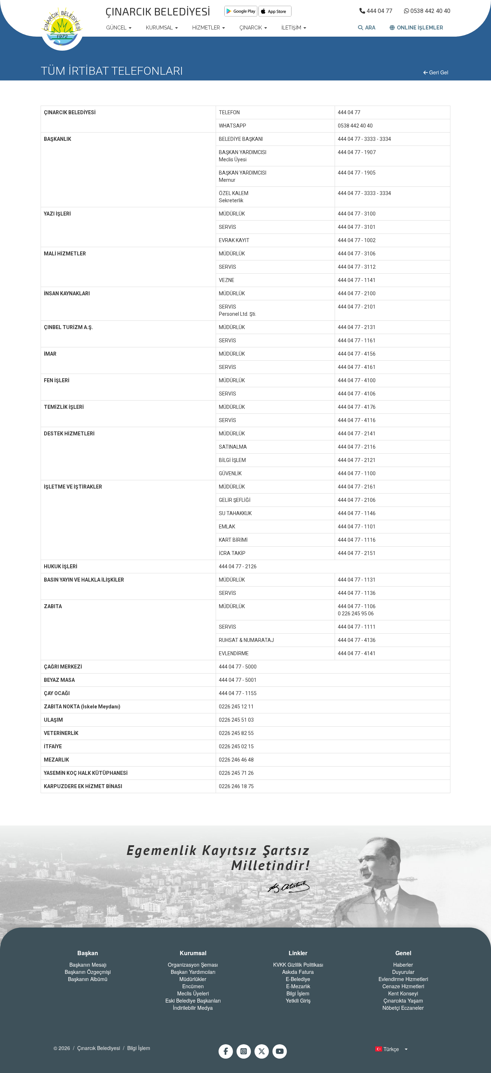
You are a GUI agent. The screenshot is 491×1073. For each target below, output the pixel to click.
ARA (369, 28)
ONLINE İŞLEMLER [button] (419, 28)
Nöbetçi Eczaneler (403, 1007)
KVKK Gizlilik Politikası (298, 964)
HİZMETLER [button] (206, 28)
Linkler (298, 953)
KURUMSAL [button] (160, 28)
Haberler (403, 964)
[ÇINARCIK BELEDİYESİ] (62, 28)
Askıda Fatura (298, 971)
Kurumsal (193, 953)
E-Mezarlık (298, 986)
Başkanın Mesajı (87, 964)
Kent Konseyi (403, 993)
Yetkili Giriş (298, 1000)
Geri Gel (438, 72)
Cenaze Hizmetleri (403, 986)
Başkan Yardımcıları (193, 971)
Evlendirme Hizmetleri (403, 978)
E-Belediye (298, 978)
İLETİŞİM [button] (292, 28)
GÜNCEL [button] (117, 28)
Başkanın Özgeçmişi (88, 971)
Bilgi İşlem (297, 993)
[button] (389, 1049)
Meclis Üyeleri (193, 993)
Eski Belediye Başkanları (193, 1000)
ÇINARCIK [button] (251, 28)
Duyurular (403, 971)
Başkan (87, 953)
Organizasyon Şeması (193, 964)
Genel (403, 953)
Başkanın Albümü (87, 978)
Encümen (193, 986)
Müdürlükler (192, 978)
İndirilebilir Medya (193, 1007)
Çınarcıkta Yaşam (403, 1000)
